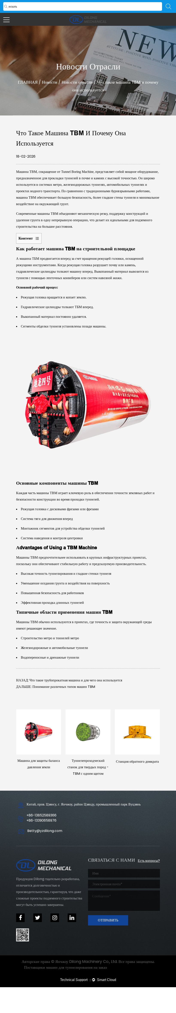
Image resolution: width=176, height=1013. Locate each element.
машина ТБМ (30, 258)
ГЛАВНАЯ (28, 82)
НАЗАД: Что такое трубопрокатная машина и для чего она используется (69, 680)
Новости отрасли (77, 82)
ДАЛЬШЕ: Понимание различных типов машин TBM (55, 686)
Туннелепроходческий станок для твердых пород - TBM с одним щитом (88, 767)
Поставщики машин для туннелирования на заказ (65, 967)
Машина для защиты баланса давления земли (38, 764)
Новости (49, 82)
